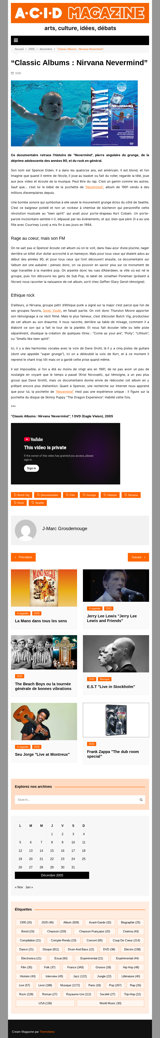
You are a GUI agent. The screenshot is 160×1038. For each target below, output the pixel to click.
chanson (56, 931)
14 (41, 850)
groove (103, 967)
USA (45, 1003)
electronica (31, 958)
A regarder (22, 613)
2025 (48, 922)
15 (52, 850)
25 (83, 859)
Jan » (29, 887)
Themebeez (47, 1031)
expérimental (127, 958)
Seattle (39, 502)
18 (83, 850)
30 (62, 867)
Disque (51, 949)
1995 (26, 922)
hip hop (131, 967)
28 (41, 867)
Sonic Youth (52, 310)
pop (115, 985)
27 (31, 867)
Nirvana (133, 495)
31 (73, 867)
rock (21, 502)
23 (62, 859)
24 (73, 859)
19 (20, 859)
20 (31, 859)
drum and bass (81, 949)
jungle (104, 976)
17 (73, 850)
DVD (18, 73)
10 (73, 842)
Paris (94, 985)
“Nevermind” (94, 187)
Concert (95, 940)
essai (61, 958)
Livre (45, 985)
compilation (30, 940)
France (75, 967)
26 (20, 867)
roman (49, 994)
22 (52, 859)
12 (20, 850)
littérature (131, 976)
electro (132, 949)
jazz (80, 976)
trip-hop (132, 994)
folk (49, 967)
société (107, 994)
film (72, 495)
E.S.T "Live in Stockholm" (111, 687)
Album (71, 922)
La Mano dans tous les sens (41, 621)
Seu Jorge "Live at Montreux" (42, 754)
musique (70, 985)
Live (24, 985)
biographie (130, 922)
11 (83, 842)
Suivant (136, 557)
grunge (91, 495)
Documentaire (49, 495)
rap (135, 985)
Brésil (27, 931)
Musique (104, 679)
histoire (112, 495)
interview (54, 976)
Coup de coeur (126, 940)
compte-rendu (63, 940)
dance (26, 949)
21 (41, 859)
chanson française (94, 931)
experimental (91, 958)
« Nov (19, 887)
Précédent (25, 557)
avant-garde (100, 922)
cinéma (131, 931)
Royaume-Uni (78, 994)
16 (62, 850)
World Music (110, 1003)
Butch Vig (23, 495)
